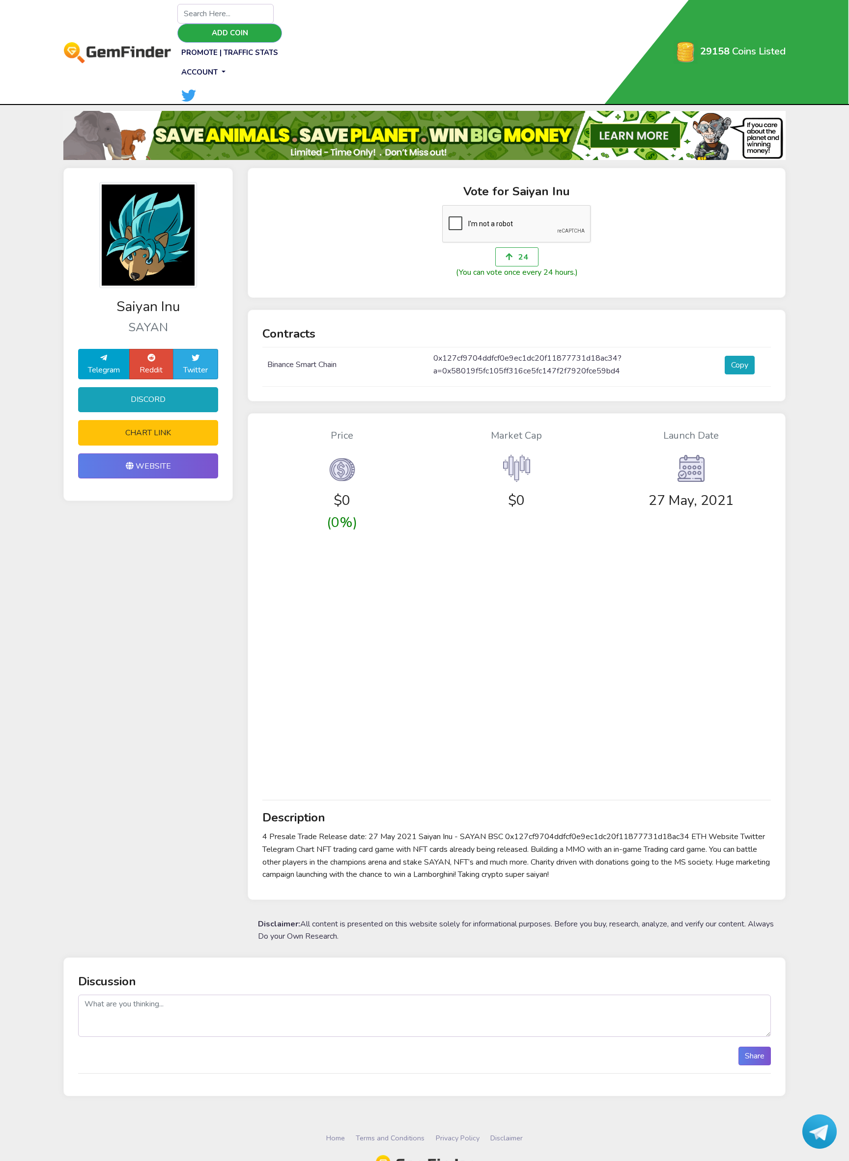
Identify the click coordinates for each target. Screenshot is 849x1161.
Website (152, 466)
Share (754, 1056)
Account (200, 72)
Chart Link (148, 432)
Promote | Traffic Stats (229, 52)
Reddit (151, 370)
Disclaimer (506, 1138)
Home (335, 1138)
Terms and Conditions (390, 1138)
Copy (739, 365)
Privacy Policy (458, 1138)
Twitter (195, 370)
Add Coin (230, 33)
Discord (148, 399)
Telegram (104, 370)
